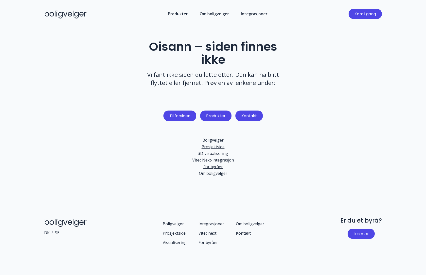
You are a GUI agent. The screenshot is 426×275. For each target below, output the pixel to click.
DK (47, 232)
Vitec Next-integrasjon (213, 160)
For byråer (213, 166)
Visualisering (175, 242)
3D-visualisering (213, 153)
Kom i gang (365, 14)
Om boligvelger (214, 13)
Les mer (361, 234)
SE (57, 232)
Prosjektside (213, 146)
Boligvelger (213, 140)
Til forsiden (179, 116)
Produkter (178, 13)
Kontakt (249, 116)
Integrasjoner (254, 13)
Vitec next (207, 233)
